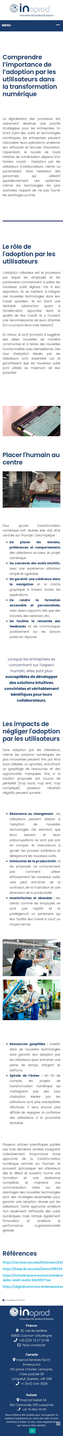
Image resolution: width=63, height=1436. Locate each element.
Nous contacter (34, 1345)
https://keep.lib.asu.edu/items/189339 (32, 1269)
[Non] (58, 1423)
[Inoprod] (31, 10)
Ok (32, 1430)
